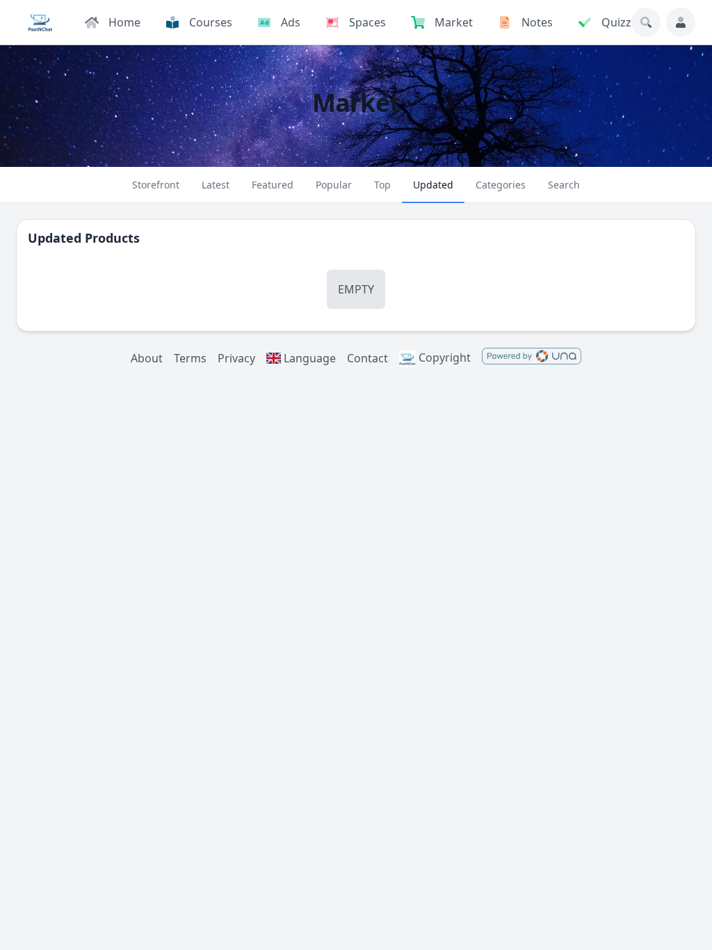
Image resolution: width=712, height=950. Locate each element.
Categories (501, 184)
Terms (190, 358)
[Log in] (681, 22)
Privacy (236, 358)
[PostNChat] (40, 22)
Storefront (155, 184)
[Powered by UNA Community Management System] (531, 358)
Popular (334, 184)
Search (564, 184)
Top (382, 184)
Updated (433, 184)
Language (308, 358)
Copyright (443, 357)
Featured (272, 184)
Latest (215, 184)
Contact (367, 358)
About (147, 358)
